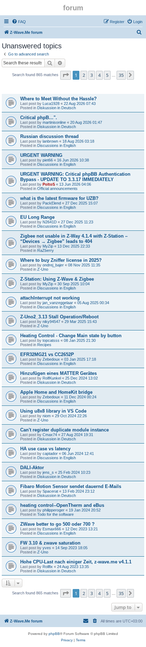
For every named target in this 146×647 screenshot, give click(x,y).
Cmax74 (50, 435)
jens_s (48, 472)
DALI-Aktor (32, 467)
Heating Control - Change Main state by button (71, 335)
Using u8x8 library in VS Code (53, 411)
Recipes (44, 345)
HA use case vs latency (45, 448)
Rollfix (48, 566)
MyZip (48, 246)
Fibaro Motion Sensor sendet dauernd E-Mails (70, 486)
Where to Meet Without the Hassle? (58, 98)
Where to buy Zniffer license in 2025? (61, 260)
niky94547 (51, 321)
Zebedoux (51, 359)
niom (47, 416)
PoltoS (49, 184)
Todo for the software (55, 514)
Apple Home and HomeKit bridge (56, 392)
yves (47, 548)
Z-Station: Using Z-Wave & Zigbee (57, 279)
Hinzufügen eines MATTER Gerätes (58, 373)
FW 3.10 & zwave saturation (50, 543)
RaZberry (45, 250)
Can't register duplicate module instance (64, 430)
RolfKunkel (52, 378)
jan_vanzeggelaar (58, 303)
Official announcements (57, 188)
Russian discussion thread (49, 136)
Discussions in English (56, 145)
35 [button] (121, 75)
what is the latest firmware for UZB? (59, 198)
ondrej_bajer (53, 265)
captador (50, 453)
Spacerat (50, 491)
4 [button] (99, 75)
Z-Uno (42, 269)
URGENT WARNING (41, 155)
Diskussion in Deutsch (56, 108)
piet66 (48, 160)
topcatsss (51, 340)
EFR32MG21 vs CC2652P (47, 354)
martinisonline (54, 122)
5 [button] (107, 75)
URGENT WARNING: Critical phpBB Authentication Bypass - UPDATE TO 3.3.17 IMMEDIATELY (75, 176)
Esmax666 (52, 529)
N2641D (50, 222)
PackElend (52, 203)
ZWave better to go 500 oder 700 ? (57, 524)
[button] (65, 75)
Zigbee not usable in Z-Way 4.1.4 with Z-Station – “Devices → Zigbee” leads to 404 (74, 238)
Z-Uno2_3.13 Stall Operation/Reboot (59, 316)
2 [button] (84, 75)
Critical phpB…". (38, 117)
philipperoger (53, 510)
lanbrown (50, 141)
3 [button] (91, 75)
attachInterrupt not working (50, 298)
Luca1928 (51, 103)
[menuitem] (19, 21)
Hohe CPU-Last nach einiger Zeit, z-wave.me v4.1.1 (75, 561)
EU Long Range (37, 217)
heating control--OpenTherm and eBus (62, 505)
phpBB (54, 634)
